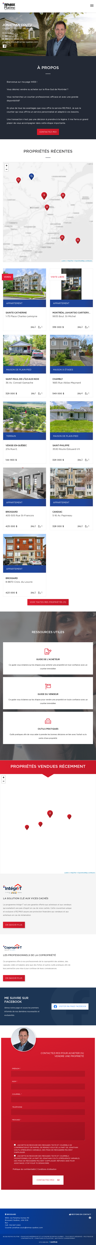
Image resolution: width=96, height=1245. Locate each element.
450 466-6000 (11, 39)
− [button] (6, 169)
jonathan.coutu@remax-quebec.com (20, 42)
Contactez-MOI (46, 1180)
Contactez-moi (48, 132)
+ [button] (6, 165)
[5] (44, 199)
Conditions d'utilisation (46, 1169)
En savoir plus (14, 925)
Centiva (53, 1242)
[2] (50, 817)
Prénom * (16, 1069)
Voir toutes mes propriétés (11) (48, 602)
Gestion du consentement (65, 1238)
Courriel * (17, 1094)
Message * (16, 1120)
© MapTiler (70, 261)
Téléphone (17, 1107)
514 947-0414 (11, 36)
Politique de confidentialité (24, 1169)
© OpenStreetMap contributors (83, 261)
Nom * (14, 1081)
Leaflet (63, 261)
